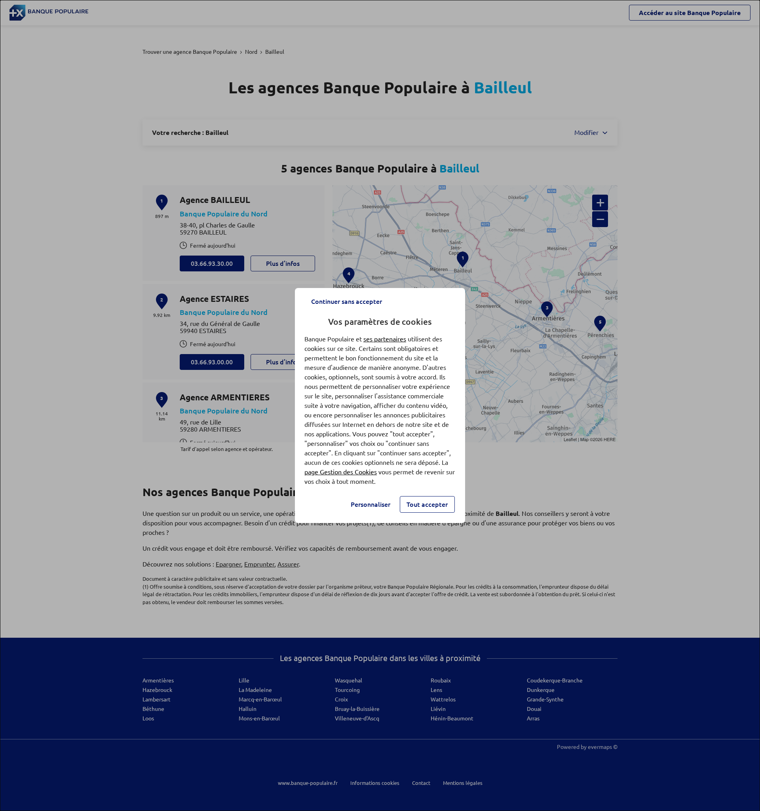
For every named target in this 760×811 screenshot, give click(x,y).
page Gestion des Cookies (340, 472)
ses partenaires (384, 339)
